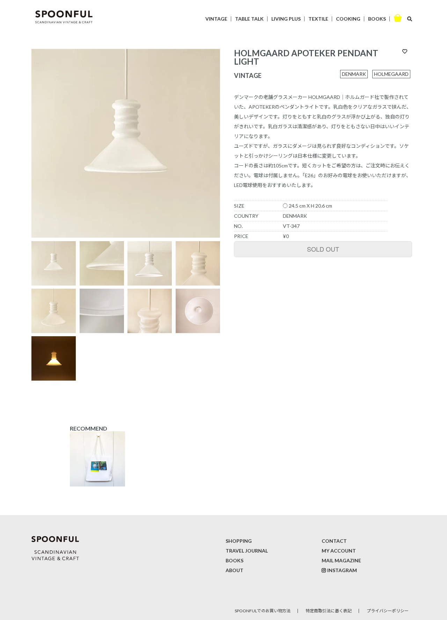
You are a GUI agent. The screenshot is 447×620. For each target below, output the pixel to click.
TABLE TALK (249, 19)
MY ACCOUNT (339, 551)
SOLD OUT (323, 248)
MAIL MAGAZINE (341, 560)
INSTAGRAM (342, 570)
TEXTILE (318, 19)
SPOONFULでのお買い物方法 (263, 610)
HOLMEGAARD (391, 74)
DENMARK (354, 74)
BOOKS (377, 19)
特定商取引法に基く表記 (329, 610)
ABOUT (234, 570)
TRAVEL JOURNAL (247, 551)
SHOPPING (239, 541)
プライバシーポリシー (388, 610)
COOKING (348, 19)
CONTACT (334, 541)
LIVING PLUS (286, 19)
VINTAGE (216, 19)
